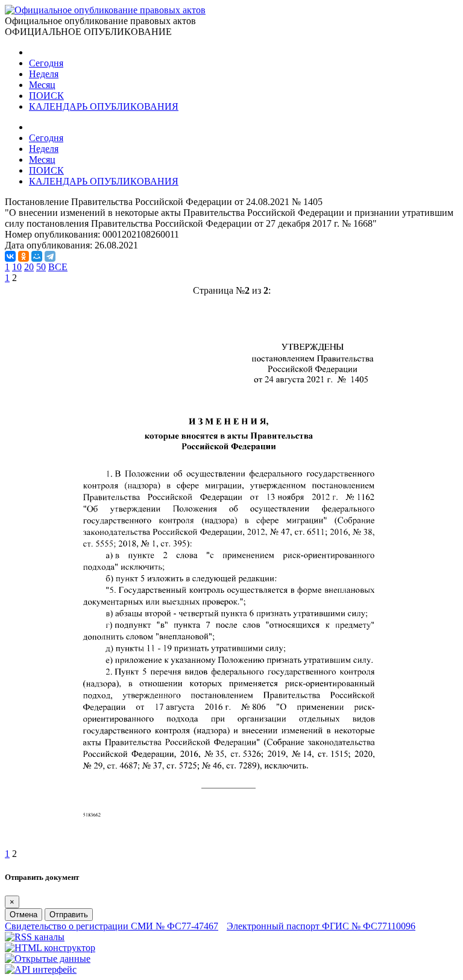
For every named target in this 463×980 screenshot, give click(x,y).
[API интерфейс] (41, 969)
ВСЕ (58, 267)
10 (17, 267)
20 (29, 267)
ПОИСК (46, 95)
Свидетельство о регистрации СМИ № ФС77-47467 (111, 926)
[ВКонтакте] (10, 256)
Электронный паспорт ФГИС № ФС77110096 (321, 926)
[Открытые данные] (47, 958)
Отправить (68, 914)
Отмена (23, 914)
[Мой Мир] (36, 256)
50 (41, 267)
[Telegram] (50, 256)
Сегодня (46, 63)
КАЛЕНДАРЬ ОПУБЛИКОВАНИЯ (103, 106)
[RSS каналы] (35, 937)
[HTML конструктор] (50, 948)
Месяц (42, 85)
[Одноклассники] (23, 256)
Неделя (43, 74)
